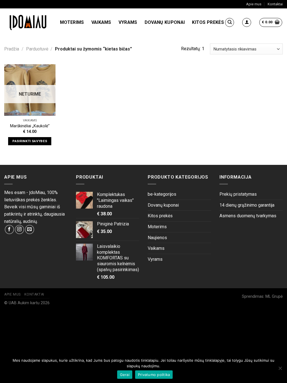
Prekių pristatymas (238, 194)
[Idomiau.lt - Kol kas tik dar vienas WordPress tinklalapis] (28, 22)
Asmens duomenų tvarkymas (247, 215)
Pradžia (11, 49)
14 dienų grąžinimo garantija (246, 205)
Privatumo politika (154, 374)
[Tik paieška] (229, 22)
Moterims (72, 22)
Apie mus (253, 4)
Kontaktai (275, 4)
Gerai (124, 374)
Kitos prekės (208, 22)
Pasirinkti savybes (29, 141)
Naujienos (157, 237)
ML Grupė (274, 296)
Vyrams (128, 22)
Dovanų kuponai (165, 22)
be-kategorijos (162, 194)
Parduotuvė (37, 49)
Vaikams (101, 22)
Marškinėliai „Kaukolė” (30, 126)
